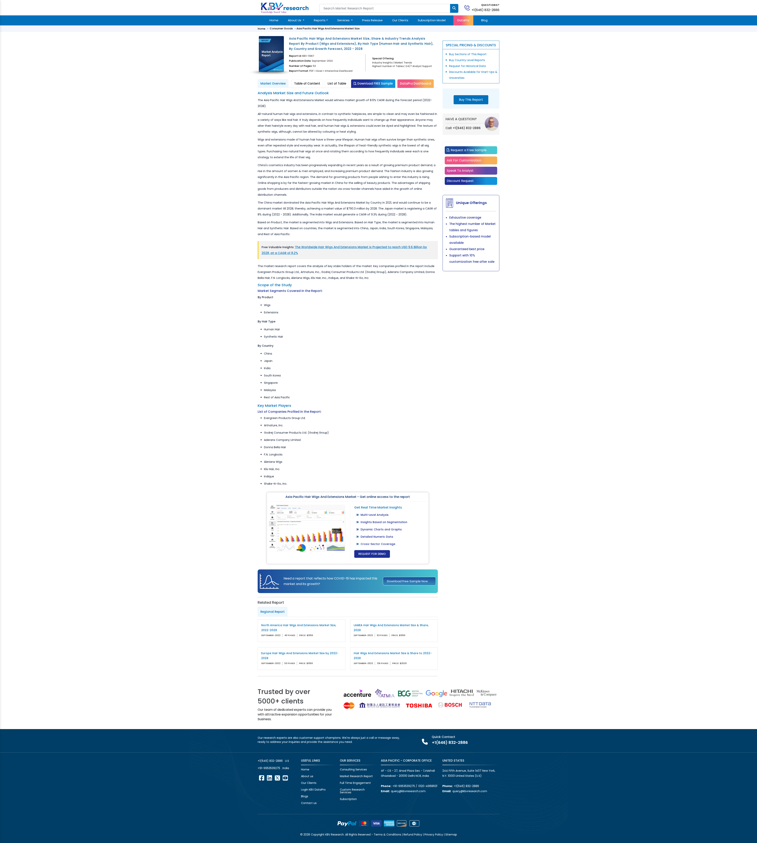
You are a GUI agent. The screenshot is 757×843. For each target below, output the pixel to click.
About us (307, 776)
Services (343, 20)
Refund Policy (413, 834)
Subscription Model (432, 20)
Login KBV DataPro (313, 789)
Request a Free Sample (468, 150)
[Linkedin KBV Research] (269, 778)
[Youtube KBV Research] (285, 778)
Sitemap (451, 834)
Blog (484, 20)
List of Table (337, 83)
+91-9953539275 (269, 768)
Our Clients (400, 20)
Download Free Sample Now (407, 581)
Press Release (372, 20)
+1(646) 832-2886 (485, 10)
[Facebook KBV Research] (261, 778)
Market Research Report (356, 776)
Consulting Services (353, 769)
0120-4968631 (427, 786)
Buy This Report (471, 99)
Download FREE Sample (375, 83)
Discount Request (460, 181)
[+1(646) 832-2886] (469, 7)
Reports (319, 20)
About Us (295, 20)
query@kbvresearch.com (408, 791)
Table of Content (307, 83)
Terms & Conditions (387, 834)
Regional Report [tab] (272, 612)
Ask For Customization (464, 160)
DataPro (463, 20)
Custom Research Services (352, 791)
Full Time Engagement (355, 783)
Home (273, 20)
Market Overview (273, 83)
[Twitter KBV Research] (277, 778)
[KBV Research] (285, 7)
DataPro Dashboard (415, 83)
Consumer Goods (281, 28)
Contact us (309, 803)
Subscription (348, 799)
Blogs (304, 796)
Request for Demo (372, 554)
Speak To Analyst (460, 170)
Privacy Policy (433, 834)
